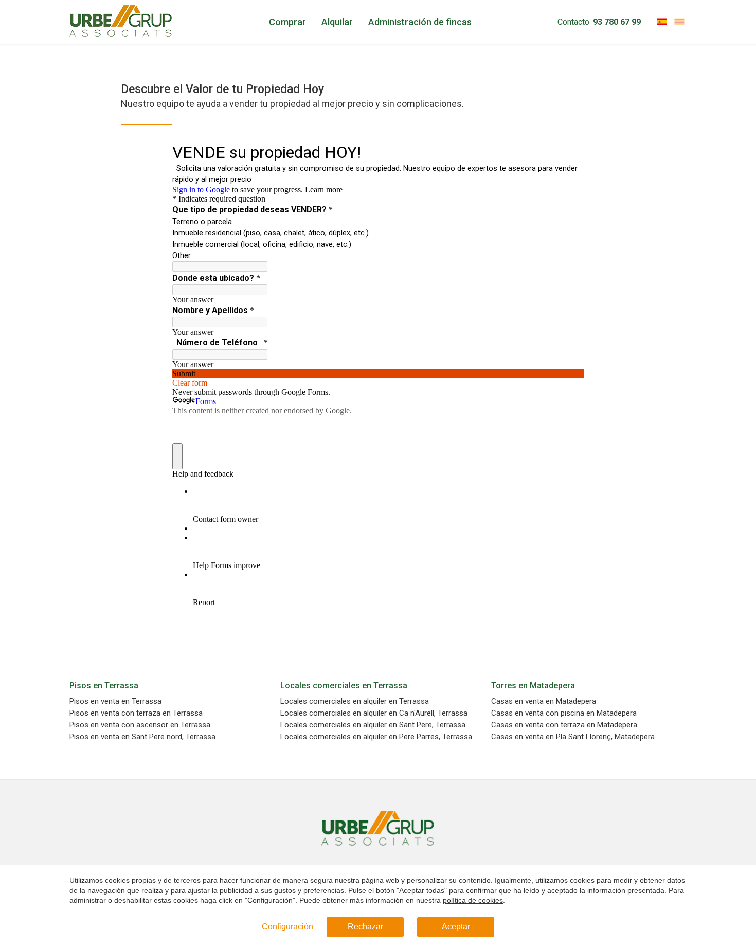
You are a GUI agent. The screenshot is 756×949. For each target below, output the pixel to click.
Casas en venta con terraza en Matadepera (564, 725)
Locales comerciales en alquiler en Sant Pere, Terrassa (372, 725)
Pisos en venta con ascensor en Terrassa (139, 725)
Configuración (287, 926)
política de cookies (473, 900)
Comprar (287, 21)
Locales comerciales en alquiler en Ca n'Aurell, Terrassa (373, 713)
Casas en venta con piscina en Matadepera (564, 713)
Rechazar (365, 926)
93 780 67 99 (617, 22)
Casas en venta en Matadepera (543, 701)
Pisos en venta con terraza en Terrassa (136, 713)
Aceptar (456, 926)
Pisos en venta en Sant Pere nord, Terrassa (142, 737)
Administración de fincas (420, 21)
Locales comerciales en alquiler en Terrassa (354, 701)
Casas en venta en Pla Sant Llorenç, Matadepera (573, 737)
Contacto (573, 22)
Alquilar (337, 21)
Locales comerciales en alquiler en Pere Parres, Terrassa (376, 737)
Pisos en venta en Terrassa (115, 701)
